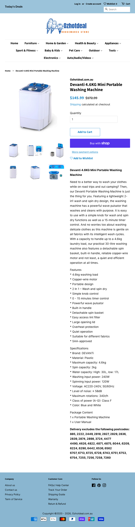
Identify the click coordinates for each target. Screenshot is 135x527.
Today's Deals (14, 6)
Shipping (75, 104)
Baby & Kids (53, 50)
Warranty (53, 499)
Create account (93, 4)
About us (10, 485)
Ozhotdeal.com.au (82, 513)
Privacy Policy (12, 494)
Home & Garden (56, 43)
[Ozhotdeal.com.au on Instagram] (104, 485)
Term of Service (13, 499)
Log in (77, 4)
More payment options (85, 151)
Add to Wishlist (83, 158)
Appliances (112, 43)
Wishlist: (112, 4)
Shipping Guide (56, 494)
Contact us (11, 489)
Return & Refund (57, 503)
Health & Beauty (85, 43)
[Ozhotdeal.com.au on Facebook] (93, 485)
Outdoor (94, 50)
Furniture (31, 43)
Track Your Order (57, 489)
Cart (128, 4)
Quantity (75, 113)
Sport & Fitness (26, 50)
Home (14, 43)
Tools (112, 50)
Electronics (51, 58)
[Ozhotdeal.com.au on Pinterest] (99, 485)
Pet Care (75, 50)
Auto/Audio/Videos (79, 58)
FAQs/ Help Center (58, 485)
